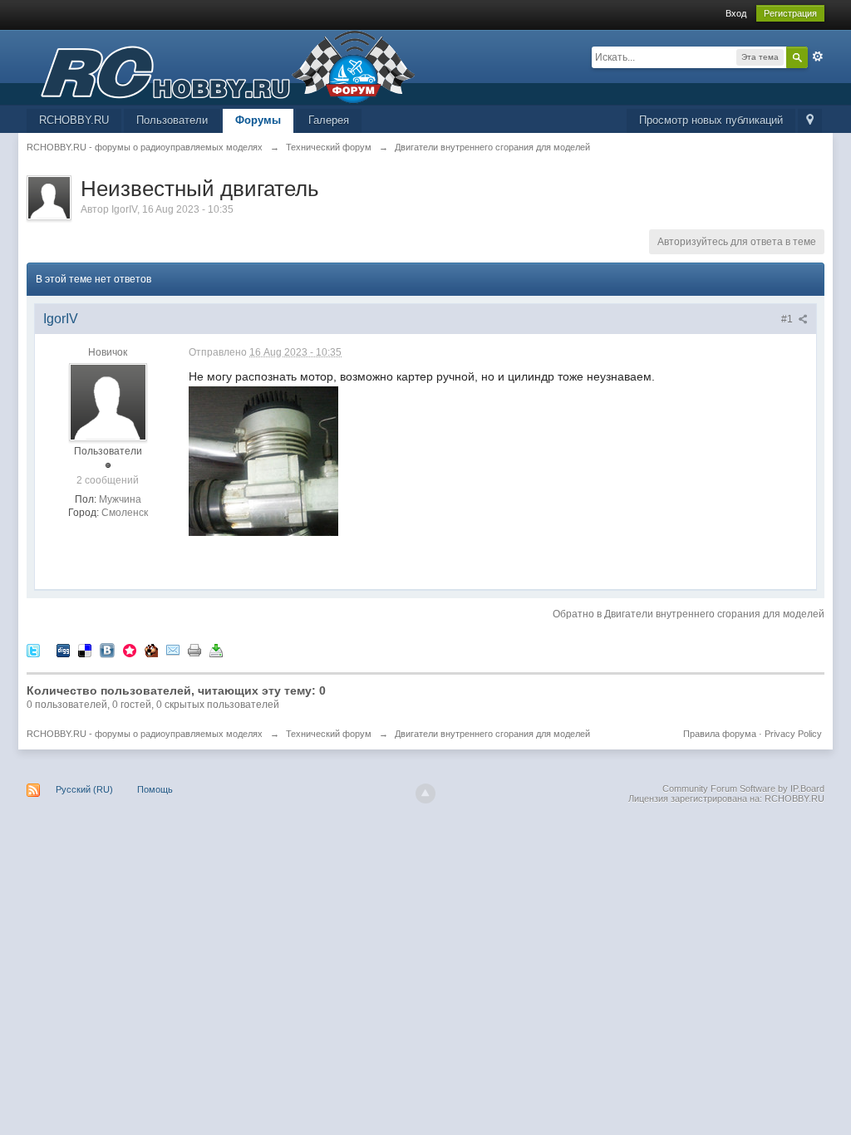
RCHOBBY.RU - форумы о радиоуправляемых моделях (145, 734)
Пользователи (172, 120)
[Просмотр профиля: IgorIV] (108, 402)
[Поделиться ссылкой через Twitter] (33, 649)
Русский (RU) (84, 789)
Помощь (155, 789)
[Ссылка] (263, 459)
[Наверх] (425, 793)
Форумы (258, 120)
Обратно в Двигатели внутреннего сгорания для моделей (688, 614)
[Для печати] (194, 649)
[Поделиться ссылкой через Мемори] (129, 649)
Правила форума (719, 734)
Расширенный (817, 56)
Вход (736, 13)
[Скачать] (216, 649)
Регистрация (790, 13)
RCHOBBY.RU (74, 120)
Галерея (328, 120)
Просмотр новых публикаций (711, 120)
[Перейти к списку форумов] (221, 66)
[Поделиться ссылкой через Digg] (63, 649)
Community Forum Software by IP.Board (743, 789)
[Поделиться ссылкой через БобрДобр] (151, 649)
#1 (788, 319)
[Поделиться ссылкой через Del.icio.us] (84, 649)
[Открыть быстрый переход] (810, 121)
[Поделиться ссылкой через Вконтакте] (107, 649)
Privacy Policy (793, 734)
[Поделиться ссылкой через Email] (173, 649)
